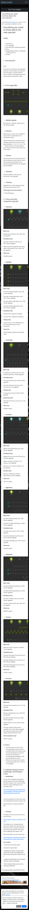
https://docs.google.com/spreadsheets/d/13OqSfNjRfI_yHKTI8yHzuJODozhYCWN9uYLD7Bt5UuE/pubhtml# (14, 791)
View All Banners (6, 879)
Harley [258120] (13, 22)
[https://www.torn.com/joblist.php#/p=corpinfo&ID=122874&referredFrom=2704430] (14, 882)
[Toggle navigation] (26, 2)
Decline (19, 906)
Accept (24, 906)
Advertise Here (15, 879)
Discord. (8, 895)
